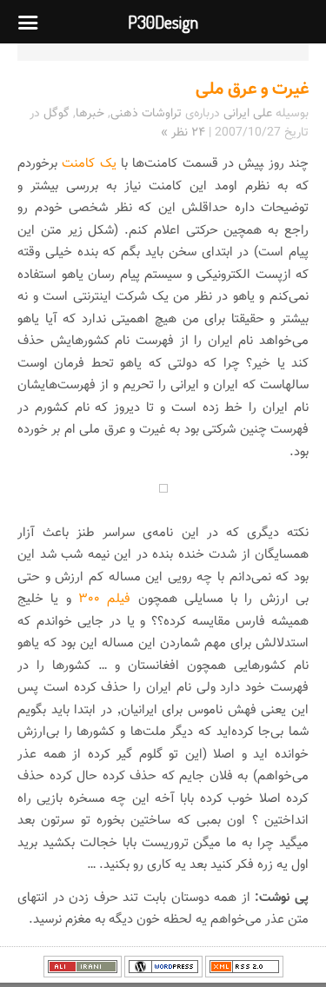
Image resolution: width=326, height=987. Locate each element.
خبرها (90, 113)
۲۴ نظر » (183, 132)
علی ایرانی (247, 113)
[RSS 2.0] (244, 975)
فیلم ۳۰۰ (104, 599)
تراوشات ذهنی (146, 113)
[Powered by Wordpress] (163, 975)
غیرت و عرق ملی (252, 89)
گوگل (56, 113)
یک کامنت (86, 164)
